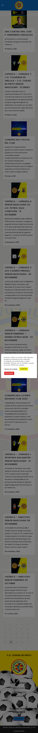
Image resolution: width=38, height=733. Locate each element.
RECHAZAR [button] (9, 373)
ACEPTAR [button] (23, 369)
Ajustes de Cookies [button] (11, 369)
